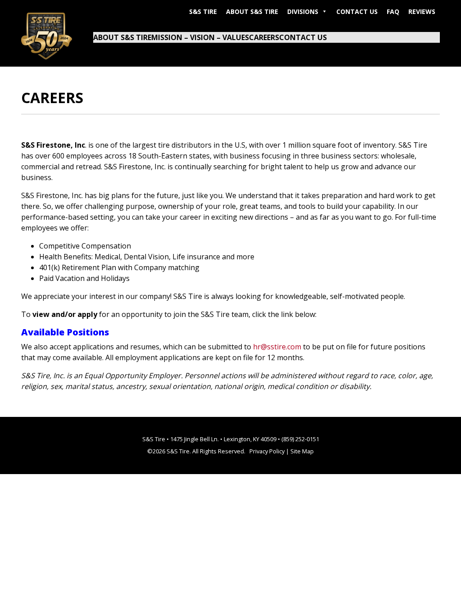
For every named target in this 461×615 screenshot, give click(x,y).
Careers (264, 37)
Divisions (302, 11)
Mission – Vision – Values (200, 37)
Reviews (421, 11)
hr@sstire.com (277, 347)
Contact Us (357, 11)
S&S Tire (203, 11)
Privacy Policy (267, 451)
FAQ (393, 11)
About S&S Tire (252, 11)
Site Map (302, 451)
